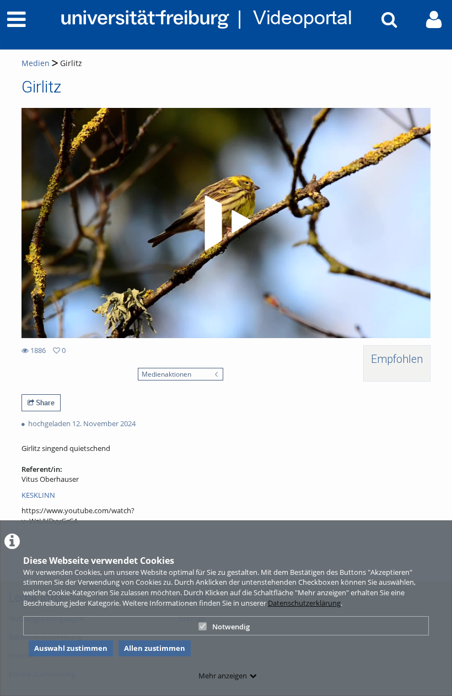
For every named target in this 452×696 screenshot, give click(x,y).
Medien (35, 63)
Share (44, 402)
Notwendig (231, 627)
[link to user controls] (434, 19)
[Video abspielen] (226, 223)
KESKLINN (38, 495)
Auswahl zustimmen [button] (70, 648)
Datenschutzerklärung (304, 603)
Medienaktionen (166, 373)
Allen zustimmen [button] (154, 648)
